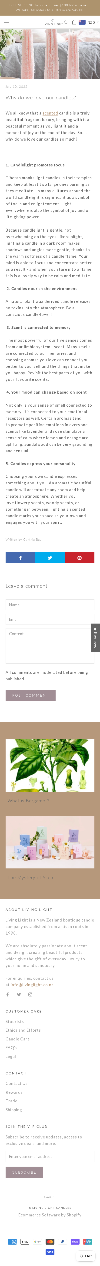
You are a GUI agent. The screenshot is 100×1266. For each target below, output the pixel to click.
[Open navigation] (6, 22)
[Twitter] (19, 994)
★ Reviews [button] (95, 637)
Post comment (30, 695)
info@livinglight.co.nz (32, 984)
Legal (11, 1056)
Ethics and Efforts (23, 1030)
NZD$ (48, 1196)
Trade (11, 1100)
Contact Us (17, 1083)
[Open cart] (74, 22)
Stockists (15, 1021)
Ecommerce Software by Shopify (50, 1214)
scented (50, 113)
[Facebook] (8, 994)
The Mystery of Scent (31, 877)
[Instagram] (30, 994)
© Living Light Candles (50, 1207)
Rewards (14, 1092)
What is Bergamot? (28, 800)
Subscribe (24, 1172)
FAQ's (11, 1047)
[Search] (66, 22)
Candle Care (18, 1038)
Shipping (14, 1109)
